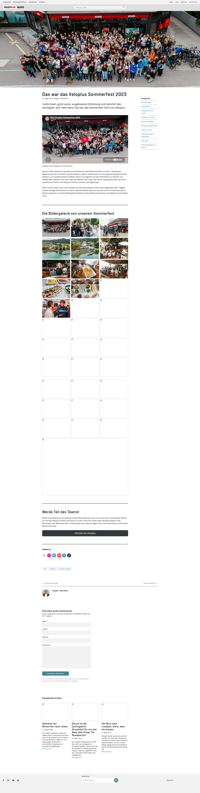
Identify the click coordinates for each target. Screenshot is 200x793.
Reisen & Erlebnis (147, 121)
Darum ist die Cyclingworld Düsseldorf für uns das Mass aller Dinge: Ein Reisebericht (84, 729)
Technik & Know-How (149, 126)
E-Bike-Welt (145, 106)
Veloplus (52, 569)
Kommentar (46, 645)
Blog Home (170, 780)
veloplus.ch (193, 2)
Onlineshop (7, 2)
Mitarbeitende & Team (147, 112)
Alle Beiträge (146, 102)
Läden (171, 2)
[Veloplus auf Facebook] (3, 780)
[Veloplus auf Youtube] (13, 780)
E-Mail (45, 629)
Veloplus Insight (64, 569)
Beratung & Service (19, 2)
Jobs (177, 2)
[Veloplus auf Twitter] (18, 780)
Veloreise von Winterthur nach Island (55, 725)
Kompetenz (33, 2)
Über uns (184, 2)
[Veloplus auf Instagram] (8, 780)
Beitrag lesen (47, 749)
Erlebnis (42, 2)
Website (45, 637)
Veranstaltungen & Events (148, 146)
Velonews (144, 141)
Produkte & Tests (147, 117)
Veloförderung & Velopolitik (147, 135)
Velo (44, 569)
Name (45, 621)
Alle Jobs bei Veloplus (85, 533)
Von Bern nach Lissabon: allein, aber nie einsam (113, 726)
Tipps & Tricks (146, 130)
